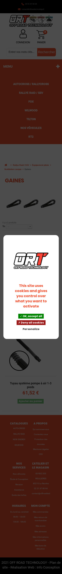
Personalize (31, 329)
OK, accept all (32, 316)
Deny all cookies (32, 323)
